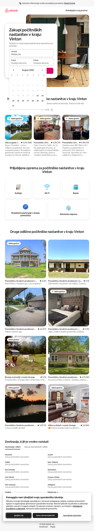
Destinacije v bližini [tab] (12, 447)
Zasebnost (43, 527)
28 (33, 101)
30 (43, 101)
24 (13, 101)
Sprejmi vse (18, 515)
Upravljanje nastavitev (72, 515)
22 (38, 95)
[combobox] (31, 54)
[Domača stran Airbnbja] (11, 10)
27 (28, 101)
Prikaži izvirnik (69, 3)
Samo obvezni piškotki (45, 515)
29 (38, 101)
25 (18, 101)
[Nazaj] (42, 110)
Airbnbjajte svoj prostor (76, 10)
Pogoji (52, 527)
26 (23, 101)
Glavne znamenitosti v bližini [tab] (36, 447)
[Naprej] (52, 110)
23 (43, 95)
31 (13, 106)
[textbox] (20, 63)
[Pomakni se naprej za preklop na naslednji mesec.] (42, 70)
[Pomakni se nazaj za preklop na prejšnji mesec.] (13, 70)
